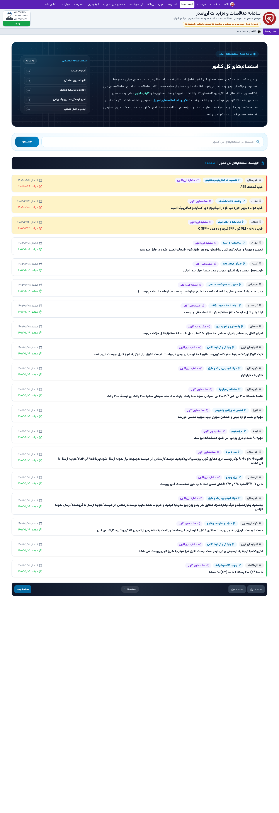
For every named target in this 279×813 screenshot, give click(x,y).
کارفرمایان (142, 93)
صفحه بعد (23, 589)
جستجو (27, 142)
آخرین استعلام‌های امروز (170, 100)
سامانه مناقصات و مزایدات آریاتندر (228, 13)
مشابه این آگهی (186, 180)
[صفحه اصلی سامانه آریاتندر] (269, 18)
